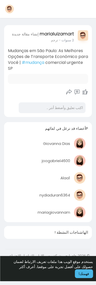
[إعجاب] (85, 92)
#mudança (33, 62)
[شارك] (69, 92)
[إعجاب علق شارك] (77, 92)
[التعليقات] (77, 92)
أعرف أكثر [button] (27, 266)
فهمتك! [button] (84, 273)
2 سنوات (67, 40)
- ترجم (56, 40)
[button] (9, 9)
